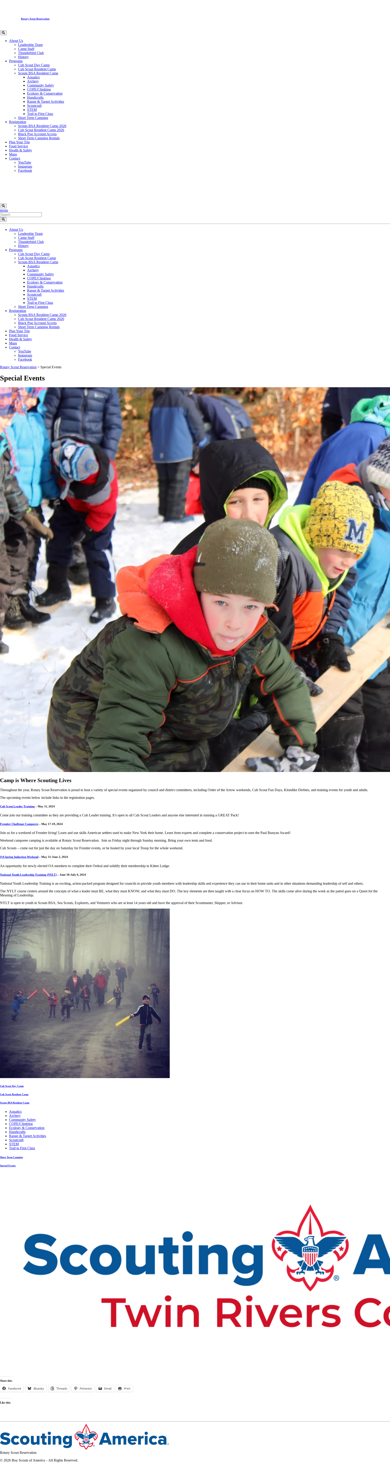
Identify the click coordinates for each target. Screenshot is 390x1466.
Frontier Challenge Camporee (19, 824)
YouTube (24, 162)
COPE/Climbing (39, 89)
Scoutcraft (34, 106)
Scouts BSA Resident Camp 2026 (42, 126)
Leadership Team (30, 45)
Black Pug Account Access (37, 134)
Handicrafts (35, 97)
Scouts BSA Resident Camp (38, 73)
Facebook (25, 170)
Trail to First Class (40, 114)
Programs (16, 61)
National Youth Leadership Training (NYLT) (28, 874)
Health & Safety (20, 150)
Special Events (8, 1165)
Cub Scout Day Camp (34, 65)
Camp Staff (26, 49)
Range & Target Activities (45, 101)
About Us (16, 41)
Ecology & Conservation (45, 93)
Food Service (18, 146)
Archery (33, 81)
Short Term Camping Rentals (39, 138)
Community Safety (40, 85)
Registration (17, 122)
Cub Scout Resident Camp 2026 (41, 130)
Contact (14, 158)
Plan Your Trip (19, 142)
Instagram (25, 166)
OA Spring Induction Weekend (19, 857)
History (23, 57)
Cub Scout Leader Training (17, 806)
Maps (13, 154)
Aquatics (33, 77)
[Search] (3, 32)
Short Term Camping (33, 118)
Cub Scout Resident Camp (37, 69)
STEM (32, 110)
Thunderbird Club (31, 53)
